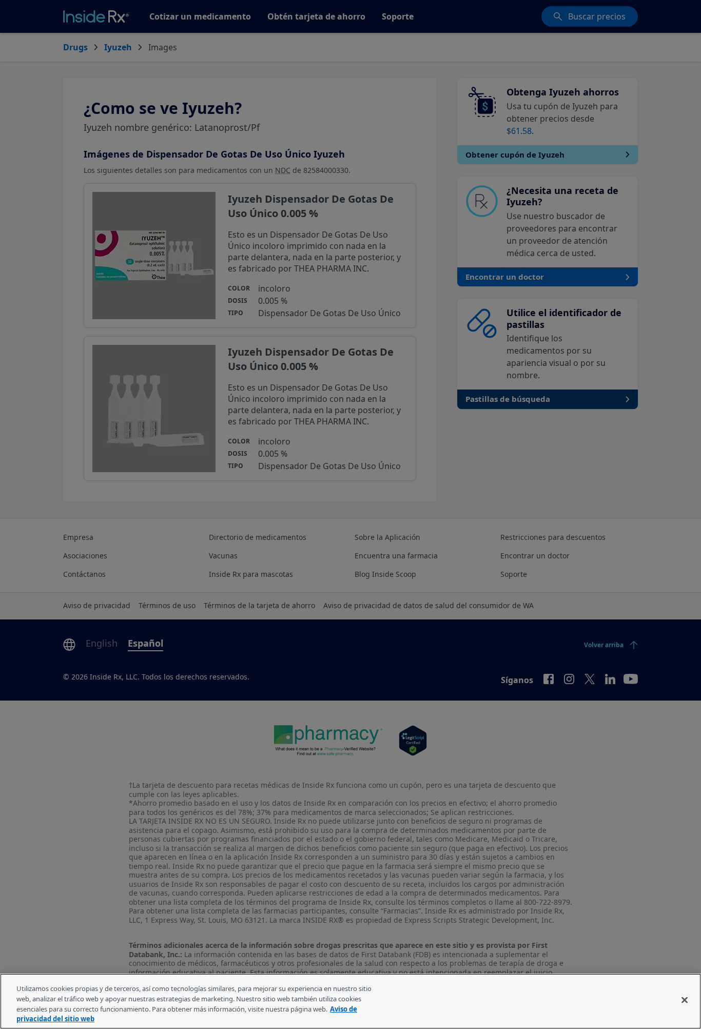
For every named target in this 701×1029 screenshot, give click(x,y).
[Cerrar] (684, 999)
